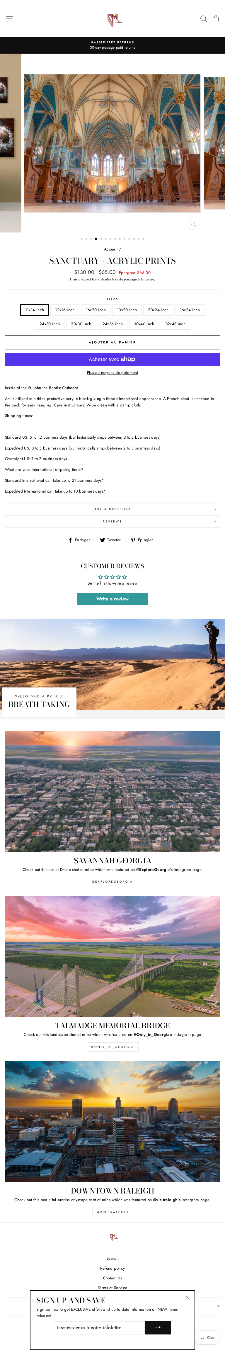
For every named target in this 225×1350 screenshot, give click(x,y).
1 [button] (82, 239)
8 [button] (115, 239)
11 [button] (129, 239)
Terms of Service (112, 1288)
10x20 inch (127, 310)
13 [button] (139, 239)
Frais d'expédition (84, 279)
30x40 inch (144, 324)
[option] (112, 45)
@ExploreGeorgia (112, 881)
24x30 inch (50, 324)
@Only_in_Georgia (112, 1047)
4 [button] (96, 239)
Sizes (112, 299)
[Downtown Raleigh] (112, 1121)
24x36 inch (113, 324)
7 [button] (111, 239)
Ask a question (112, 509)
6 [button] (106, 239)
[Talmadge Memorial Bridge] (112, 956)
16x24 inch (190, 310)
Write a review (112, 598)
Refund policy (112, 1268)
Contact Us (112, 1278)
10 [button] (125, 239)
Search (112, 1258)
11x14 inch (34, 310)
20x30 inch (81, 324)
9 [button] (120, 239)
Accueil (110, 249)
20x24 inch (158, 310)
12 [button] (134, 239)
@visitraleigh (113, 1212)
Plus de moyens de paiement (112, 372)
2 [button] (87, 239)
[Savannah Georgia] (112, 791)
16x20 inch (96, 310)
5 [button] (101, 239)
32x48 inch (175, 324)
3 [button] (91, 239)
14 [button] (143, 239)
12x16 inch (64, 310)
